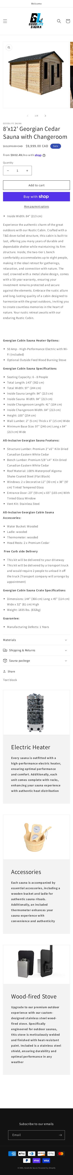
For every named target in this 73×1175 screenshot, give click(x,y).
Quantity (8, 162)
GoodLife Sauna (31, 1168)
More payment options (36, 206)
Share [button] (11, 671)
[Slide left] (27, 115)
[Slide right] (45, 115)
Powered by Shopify (47, 1168)
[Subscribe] (60, 1135)
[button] (5, 21)
